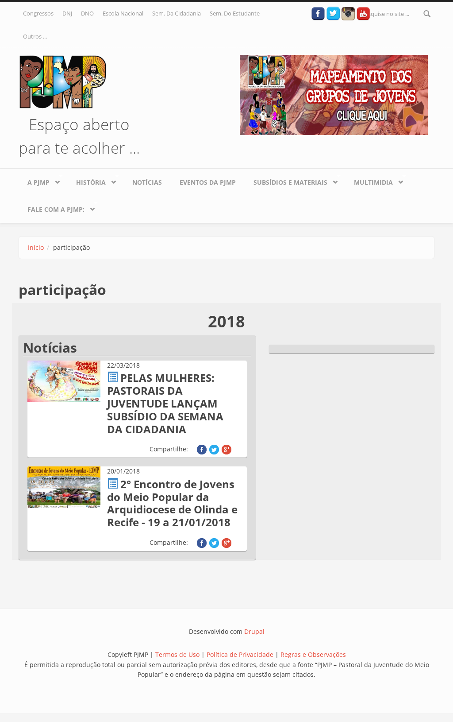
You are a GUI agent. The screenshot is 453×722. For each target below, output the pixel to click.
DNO (87, 13)
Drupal (254, 631)
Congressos (38, 13)
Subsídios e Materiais (286, 180)
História (86, 180)
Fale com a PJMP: (51, 207)
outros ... (35, 36)
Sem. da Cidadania (176, 13)
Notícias (147, 182)
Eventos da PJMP (208, 182)
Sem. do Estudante (235, 13)
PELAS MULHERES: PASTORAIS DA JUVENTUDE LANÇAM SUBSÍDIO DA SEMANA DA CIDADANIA (165, 403)
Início (36, 247)
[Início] (63, 81)
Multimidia (369, 180)
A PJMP (34, 180)
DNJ (67, 13)
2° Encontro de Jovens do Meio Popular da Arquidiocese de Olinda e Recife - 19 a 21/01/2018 (172, 503)
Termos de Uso (177, 654)
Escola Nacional (123, 13)
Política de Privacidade (241, 654)
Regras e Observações (313, 654)
